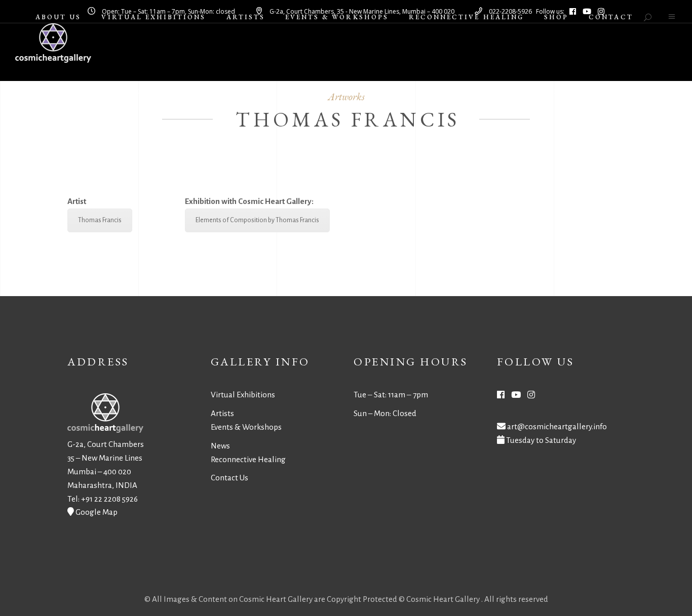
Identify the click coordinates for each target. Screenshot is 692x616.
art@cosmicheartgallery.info (557, 426)
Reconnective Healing (248, 459)
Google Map (96, 512)
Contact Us (229, 477)
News (220, 445)
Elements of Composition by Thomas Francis (257, 220)
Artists (222, 413)
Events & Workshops (246, 427)
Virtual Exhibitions (243, 394)
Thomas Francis (100, 220)
